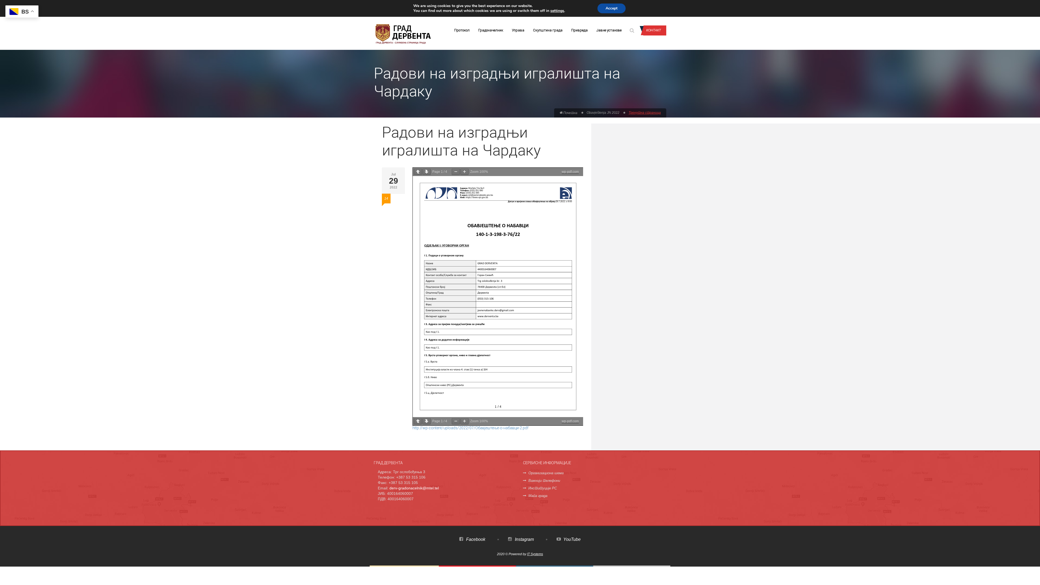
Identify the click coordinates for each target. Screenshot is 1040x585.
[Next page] (426, 172)
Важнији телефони (544, 481)
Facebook (475, 539)
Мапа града (537, 496)
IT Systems (535, 554)
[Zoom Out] (456, 172)
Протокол (462, 30)
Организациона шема (546, 473)
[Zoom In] (464, 172)
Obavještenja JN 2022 (603, 113)
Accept (612, 8)
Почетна (570, 113)
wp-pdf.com (570, 172)
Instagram (524, 539)
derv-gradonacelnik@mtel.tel (414, 488)
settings (557, 10)
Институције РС (542, 488)
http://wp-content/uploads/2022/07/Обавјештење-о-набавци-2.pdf (470, 428)
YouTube (571, 539)
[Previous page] (418, 172)
